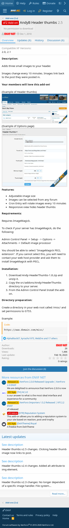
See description (12, 445)
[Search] (64, 11)
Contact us (8, 515)
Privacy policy (43, 515)
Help (22, 3)
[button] (5, 11)
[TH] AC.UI (18, 392)
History (39, 40)
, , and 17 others (32, 338)
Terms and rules (24, 515)
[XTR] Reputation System (26, 413)
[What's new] (57, 11)
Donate (51, 3)
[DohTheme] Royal (22, 423)
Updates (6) (24, 40)
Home (9, 3)
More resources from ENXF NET (24, 377)
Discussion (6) (55, 40)
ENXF (8, 510)
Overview (8, 40)
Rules (36, 3)
